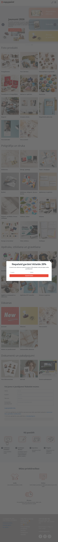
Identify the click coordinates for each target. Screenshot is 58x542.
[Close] (51, 261)
